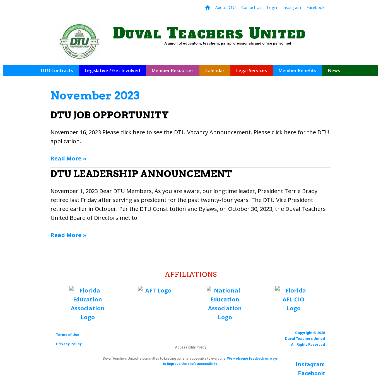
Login (272, 7)
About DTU (225, 7)
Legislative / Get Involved (112, 70)
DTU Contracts (57, 70)
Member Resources (173, 70)
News (334, 70)
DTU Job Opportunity (109, 115)
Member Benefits (297, 70)
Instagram (292, 7)
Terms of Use (67, 335)
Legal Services (251, 70)
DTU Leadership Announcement (141, 173)
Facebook (315, 7)
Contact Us (251, 7)
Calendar (215, 70)
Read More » (68, 158)
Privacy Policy (69, 344)
